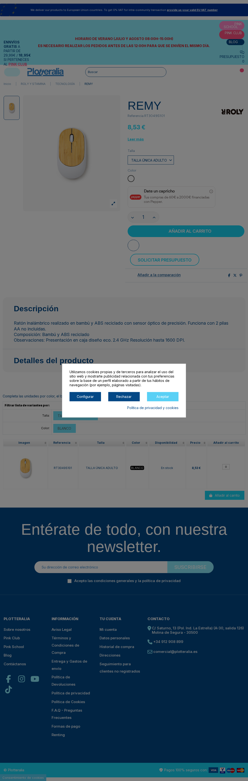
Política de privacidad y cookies (152, 407)
